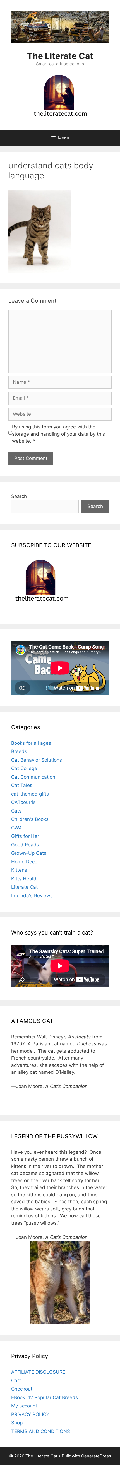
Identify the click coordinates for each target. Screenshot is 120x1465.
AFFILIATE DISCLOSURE (38, 1372)
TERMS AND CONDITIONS (40, 1431)
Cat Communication (33, 777)
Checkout (21, 1389)
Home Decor (25, 861)
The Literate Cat (60, 56)
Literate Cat (24, 887)
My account (24, 1406)
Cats (16, 811)
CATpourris (23, 802)
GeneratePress (96, 1456)
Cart (16, 1380)
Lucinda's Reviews (32, 895)
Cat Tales (21, 785)
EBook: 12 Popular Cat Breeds (44, 1397)
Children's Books (30, 819)
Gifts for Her (25, 836)
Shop (17, 1423)
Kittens (19, 870)
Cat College (24, 768)
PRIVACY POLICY (30, 1414)
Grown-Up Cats (28, 853)
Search (19, 496)
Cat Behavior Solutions (36, 760)
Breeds (19, 751)
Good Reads (25, 845)
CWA (16, 828)
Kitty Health (24, 878)
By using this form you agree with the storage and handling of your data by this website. (58, 434)
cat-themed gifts (30, 794)
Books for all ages (31, 743)
